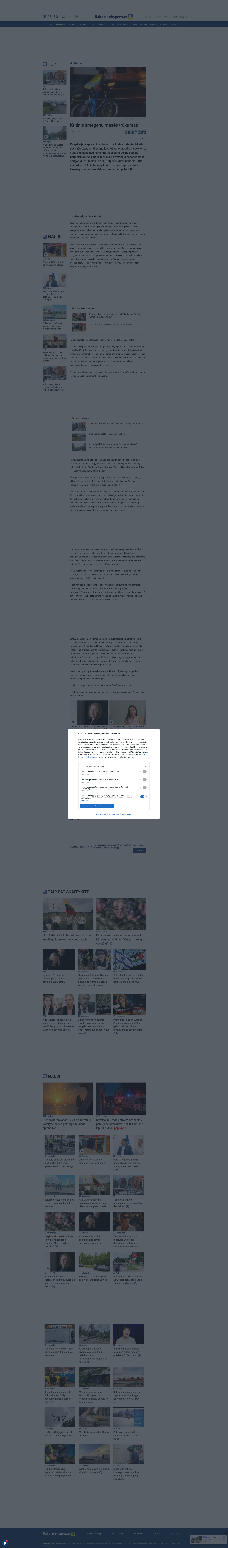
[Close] (155, 734)
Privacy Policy (127, 814)
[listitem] (114, 766)
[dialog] (114, 774)
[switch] (143, 771)
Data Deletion (100, 814)
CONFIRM (97, 806)
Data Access (114, 814)
